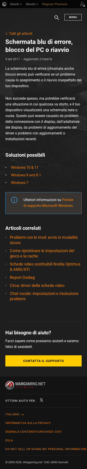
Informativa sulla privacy (28, 423)
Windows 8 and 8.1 (26, 175)
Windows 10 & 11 (24, 167)
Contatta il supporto (43, 361)
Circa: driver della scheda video (37, 285)
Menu (73, 17)
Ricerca (56, 19)
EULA (9, 440)
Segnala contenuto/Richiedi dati (33, 431)
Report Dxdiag (22, 277)
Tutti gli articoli (20, 33)
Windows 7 (19, 183)
